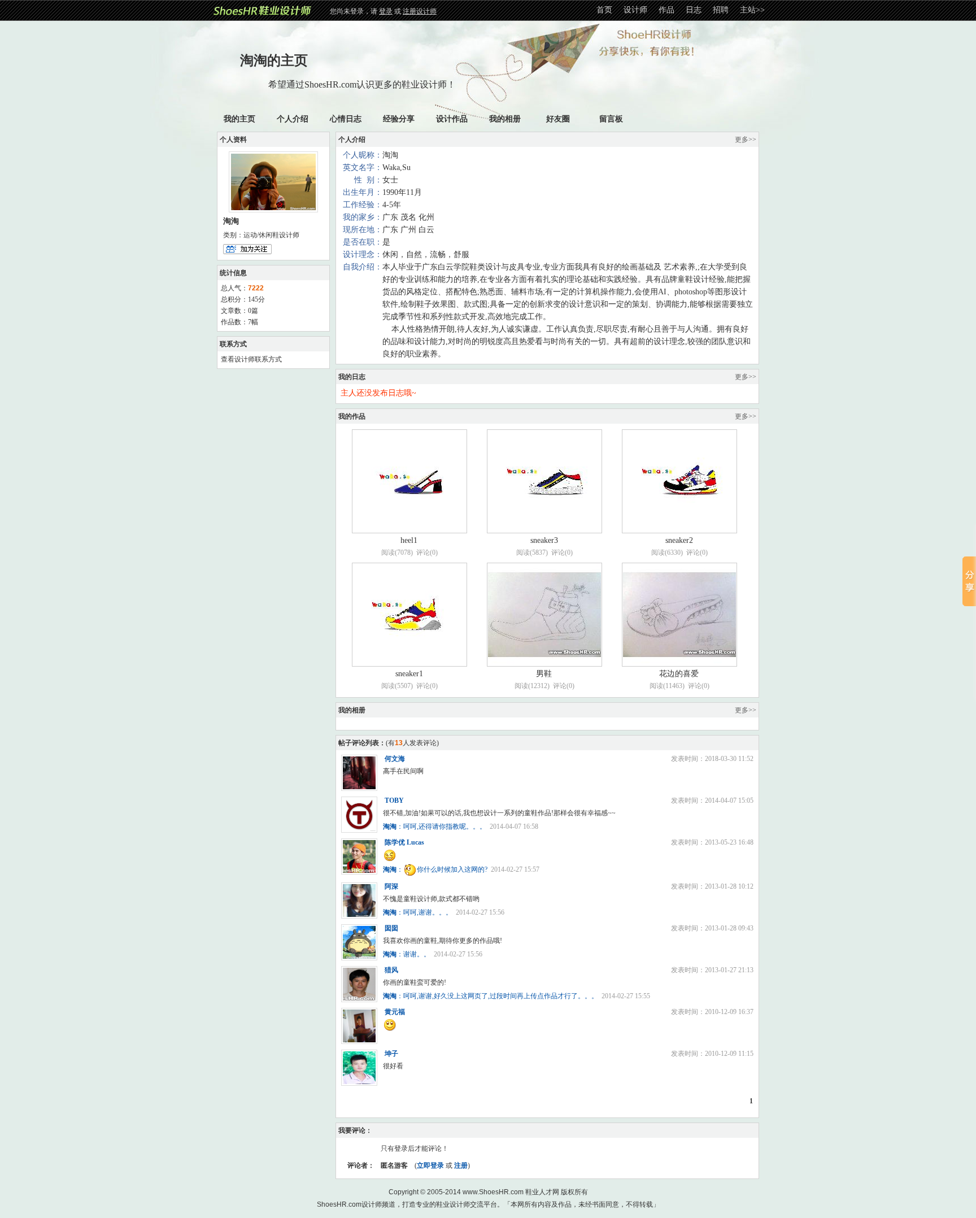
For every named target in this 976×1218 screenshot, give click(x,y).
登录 (386, 11)
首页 (604, 10)
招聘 (721, 10)
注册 (461, 1165)
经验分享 (399, 119)
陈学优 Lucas (404, 842)
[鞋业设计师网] (263, 10)
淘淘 (389, 826)
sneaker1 (409, 673)
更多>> (745, 139)
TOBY (394, 800)
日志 (694, 10)
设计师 (635, 10)
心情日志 (345, 119)
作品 (666, 10)
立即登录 (430, 1165)
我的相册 (505, 119)
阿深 (391, 886)
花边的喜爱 (679, 673)
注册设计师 (420, 11)
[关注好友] (247, 248)
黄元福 (395, 1012)
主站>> (752, 10)
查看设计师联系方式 (251, 359)
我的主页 (239, 119)
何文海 (395, 759)
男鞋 (544, 673)
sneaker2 (679, 540)
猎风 (391, 970)
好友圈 (558, 119)
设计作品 (452, 119)
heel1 (408, 540)
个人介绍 (292, 119)
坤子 (391, 1054)
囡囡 (391, 928)
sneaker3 (544, 540)
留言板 (611, 119)
